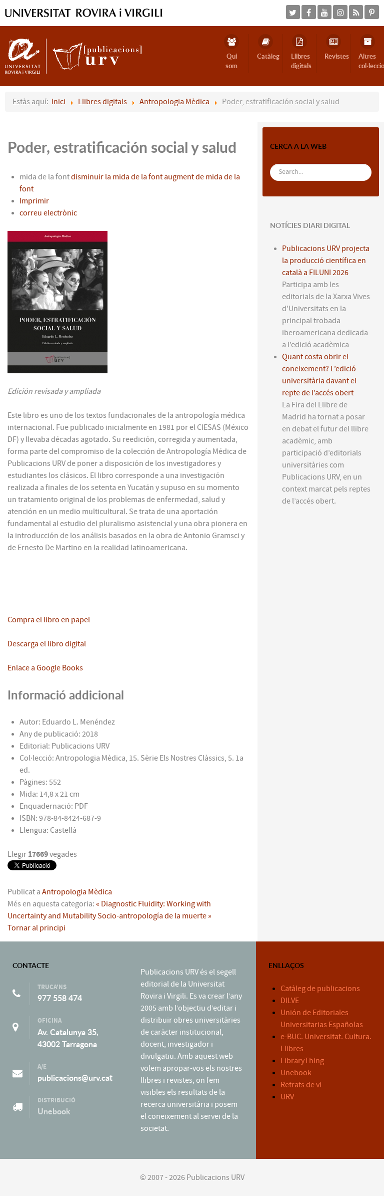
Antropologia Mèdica (77, 891)
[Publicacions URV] (73, 55)
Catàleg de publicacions (320, 988)
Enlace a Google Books (45, 667)
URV (287, 1096)
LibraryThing (302, 1060)
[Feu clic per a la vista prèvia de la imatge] (58, 301)
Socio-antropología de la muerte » (155, 915)
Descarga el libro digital (47, 643)
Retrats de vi (301, 1084)
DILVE (289, 1000)
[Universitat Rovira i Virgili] (83, 12)
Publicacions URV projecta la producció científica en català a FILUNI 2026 (326, 260)
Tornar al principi (37, 927)
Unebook (54, 1111)
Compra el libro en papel (49, 619)
